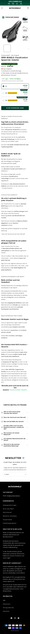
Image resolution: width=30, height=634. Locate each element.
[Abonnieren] (25, 474)
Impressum (6, 611)
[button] (2, 8)
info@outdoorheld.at (13, 496)
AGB (4, 600)
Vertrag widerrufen (8, 607)
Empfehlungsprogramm (9, 523)
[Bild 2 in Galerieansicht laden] (14, 48)
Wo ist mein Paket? (8, 509)
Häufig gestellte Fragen (9, 505)
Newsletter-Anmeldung (9, 516)
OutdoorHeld (16, 630)
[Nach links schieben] (1, 48)
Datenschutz (6, 604)
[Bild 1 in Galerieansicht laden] (7, 48)
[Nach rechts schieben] (28, 48)
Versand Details (7, 519)
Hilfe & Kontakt (7, 512)
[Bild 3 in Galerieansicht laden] (22, 48)
